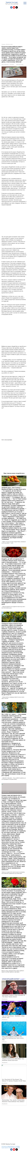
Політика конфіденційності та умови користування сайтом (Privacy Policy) (11, 1147)
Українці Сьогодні (12, 2)
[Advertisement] (14, 25)
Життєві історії (19, 64)
